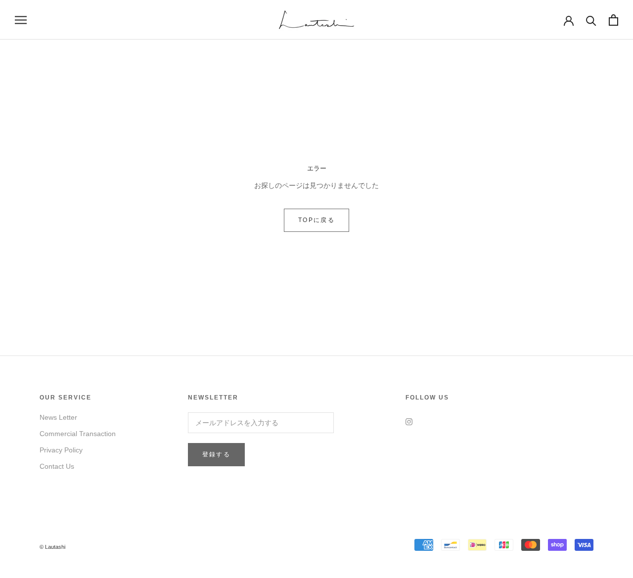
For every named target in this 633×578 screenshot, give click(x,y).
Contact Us (57, 466)
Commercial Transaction (78, 434)
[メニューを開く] (21, 20)
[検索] (591, 20)
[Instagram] (409, 421)
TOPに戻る (316, 220)
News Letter (58, 417)
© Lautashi (52, 547)
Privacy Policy (61, 450)
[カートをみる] (613, 20)
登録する (216, 454)
